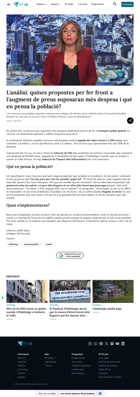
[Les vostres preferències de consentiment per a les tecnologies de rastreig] (2, 297)
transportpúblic (31, 244)
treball (49, 244)
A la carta (82, 4)
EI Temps (69, 4)
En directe (127, 4)
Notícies (40, 4)
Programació (97, 4)
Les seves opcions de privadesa (77, 393)
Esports (54, 4)
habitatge (13, 244)
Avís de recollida (47, 393)
